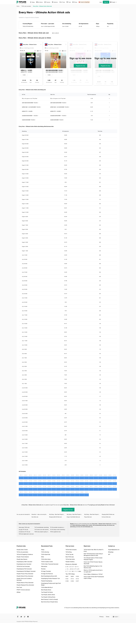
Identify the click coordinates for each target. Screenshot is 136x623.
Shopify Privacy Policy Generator (25, 573)
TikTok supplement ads (55, 531)
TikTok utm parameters (22, 552)
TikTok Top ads (69, 554)
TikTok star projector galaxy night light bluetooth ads (42, 531)
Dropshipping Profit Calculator (24, 569)
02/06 (72, 576)
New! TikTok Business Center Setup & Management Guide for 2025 (93, 554)
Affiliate (18, 592)
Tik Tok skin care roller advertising (42, 529)
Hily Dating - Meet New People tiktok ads (58, 514)
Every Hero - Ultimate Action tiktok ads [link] (42, 6)
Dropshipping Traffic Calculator (24, 561)
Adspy (42, 549)
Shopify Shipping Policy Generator (25, 585)
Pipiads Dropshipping (46, 581)
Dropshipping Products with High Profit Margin (51, 584)
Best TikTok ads (70, 557)
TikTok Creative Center (47, 561)
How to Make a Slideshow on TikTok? (93, 574)
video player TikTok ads (24, 527)
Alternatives (44, 566)
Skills (42, 557)
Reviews (43, 569)
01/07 (77, 581)
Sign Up (106, 2)
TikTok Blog (69, 552)
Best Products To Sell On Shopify (49, 599)
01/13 (72, 578)
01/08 (72, 581)
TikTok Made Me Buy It (47, 587)
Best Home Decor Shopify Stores (49, 602)
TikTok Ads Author (70, 559)
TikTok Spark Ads (45, 554)
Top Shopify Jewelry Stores (48, 594)
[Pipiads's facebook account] (18, 616)
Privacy (101, 616)
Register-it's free (80, 66)
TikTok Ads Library (46, 559)
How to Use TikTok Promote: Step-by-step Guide (93, 562)
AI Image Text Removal (47, 573)
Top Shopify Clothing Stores (48, 597)
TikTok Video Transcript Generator (49, 564)
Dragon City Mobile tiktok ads (73, 517)
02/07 (67, 576)
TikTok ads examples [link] (26, 6)
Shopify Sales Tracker (22, 549)
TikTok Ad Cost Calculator (23, 566)
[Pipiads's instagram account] (28, 616)
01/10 (77, 578)
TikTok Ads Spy (45, 552)
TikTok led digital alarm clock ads (26, 534)
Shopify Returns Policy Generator (25, 582)
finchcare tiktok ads (106, 517)
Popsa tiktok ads (88, 517)
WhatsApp (110, 552)
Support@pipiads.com (113, 549)
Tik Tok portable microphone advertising (58, 527)
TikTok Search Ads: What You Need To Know (93, 550)
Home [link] (18, 6)
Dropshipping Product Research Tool (50, 578)
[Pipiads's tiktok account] (24, 616)
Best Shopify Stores (46, 590)
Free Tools (19, 587)
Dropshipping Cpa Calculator (24, 564)
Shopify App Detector (22, 559)
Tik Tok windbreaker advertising (41, 527)
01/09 (67, 581)
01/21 (67, 578)
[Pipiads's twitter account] (21, 616)
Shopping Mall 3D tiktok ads (108, 514)
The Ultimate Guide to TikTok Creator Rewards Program (93, 558)
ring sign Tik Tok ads (23, 529)
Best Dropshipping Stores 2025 (49, 576)
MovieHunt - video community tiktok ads (40, 514)
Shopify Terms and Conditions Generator (24, 579)
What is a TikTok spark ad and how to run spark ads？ (93, 571)
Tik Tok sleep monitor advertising (57, 529)
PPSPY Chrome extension (23, 590)
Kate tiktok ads (35, 517)
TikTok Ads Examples (71, 549)
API (109, 554)
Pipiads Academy (70, 561)
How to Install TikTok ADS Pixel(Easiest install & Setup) (94, 577)
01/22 (77, 576)
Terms (107, 616)
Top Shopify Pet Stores (47, 592)
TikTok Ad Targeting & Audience (25, 554)
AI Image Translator (46, 571)
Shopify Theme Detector (23, 557)
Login (100, 2)
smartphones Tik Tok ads (24, 531)
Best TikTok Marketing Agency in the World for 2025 (93, 566)
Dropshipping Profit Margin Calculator (26, 571)
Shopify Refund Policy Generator (25, 576)
